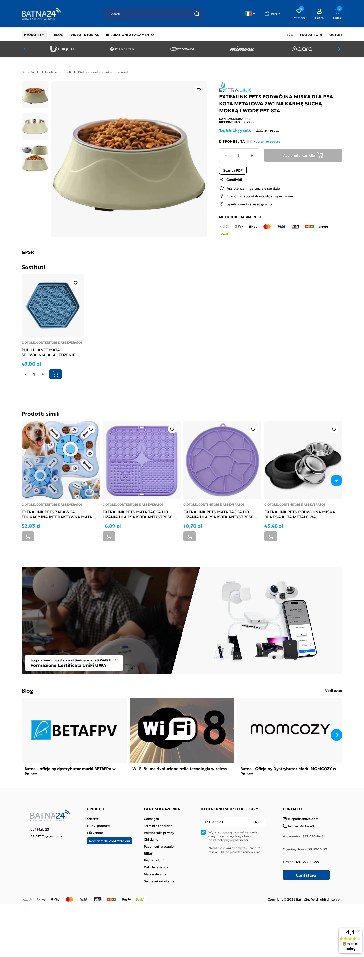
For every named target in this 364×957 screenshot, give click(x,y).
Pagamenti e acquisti (159, 846)
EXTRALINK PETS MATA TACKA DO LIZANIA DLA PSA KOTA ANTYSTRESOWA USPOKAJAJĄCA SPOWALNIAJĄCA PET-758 (222, 514)
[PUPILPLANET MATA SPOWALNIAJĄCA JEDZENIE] (53, 305)
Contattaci (306, 875)
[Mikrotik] (122, 49)
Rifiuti (148, 853)
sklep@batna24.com (302, 819)
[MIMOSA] (242, 49)
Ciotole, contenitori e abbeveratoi (104, 72)
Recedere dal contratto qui (109, 840)
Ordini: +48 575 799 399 (301, 862)
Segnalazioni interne (159, 881)
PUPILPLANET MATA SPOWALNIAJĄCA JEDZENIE (48, 352)
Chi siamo (151, 839)
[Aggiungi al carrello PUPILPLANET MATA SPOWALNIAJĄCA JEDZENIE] (55, 374)
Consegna (151, 819)
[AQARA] (302, 49)
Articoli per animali (56, 72)
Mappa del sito (155, 874)
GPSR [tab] (28, 252)
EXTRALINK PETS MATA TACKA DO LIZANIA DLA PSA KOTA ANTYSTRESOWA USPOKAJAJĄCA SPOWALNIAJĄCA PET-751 (141, 514)
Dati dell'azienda (156, 867)
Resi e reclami (154, 860)
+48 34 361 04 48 (300, 826)
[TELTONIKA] (182, 49)
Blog (27, 690)
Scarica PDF (233, 170)
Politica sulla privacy (159, 833)
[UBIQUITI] (62, 49)
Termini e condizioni (158, 826)
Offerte (93, 819)
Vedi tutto (333, 690)
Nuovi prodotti (98, 826)
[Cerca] (197, 14)
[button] (250, 13)
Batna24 (28, 72)
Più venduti (95, 833)
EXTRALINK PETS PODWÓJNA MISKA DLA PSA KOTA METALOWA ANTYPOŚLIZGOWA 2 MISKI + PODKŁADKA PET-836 (299, 514)
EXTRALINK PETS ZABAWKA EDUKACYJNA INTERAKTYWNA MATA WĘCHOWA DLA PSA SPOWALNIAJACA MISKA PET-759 (59, 514)
